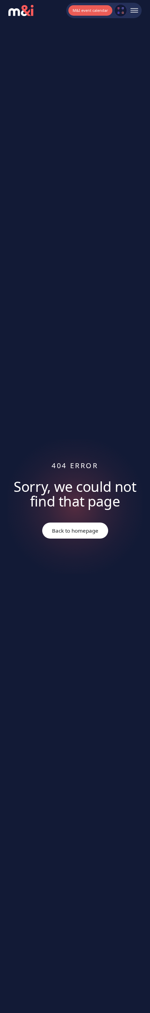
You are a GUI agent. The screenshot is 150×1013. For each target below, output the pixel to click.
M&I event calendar (90, 10)
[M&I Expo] (120, 10)
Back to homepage (75, 530)
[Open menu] (134, 10)
